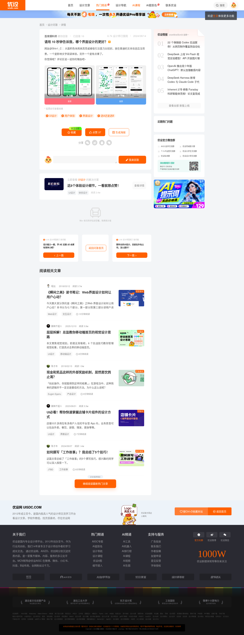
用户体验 (69, 115)
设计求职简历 (58, 619)
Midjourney (32, 613)
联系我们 (156, 546)
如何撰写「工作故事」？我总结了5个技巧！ (78, 452)
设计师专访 (36, 616)
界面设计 (87, 115)
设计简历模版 (80, 619)
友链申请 (156, 556)
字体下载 (222, 613)
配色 (43, 616)
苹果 (166, 613)
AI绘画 (51, 613)
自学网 (23, 619)
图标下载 (50, 619)
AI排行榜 (127, 551)
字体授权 (156, 565)
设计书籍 (85, 616)
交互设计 (139, 291)
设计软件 (57, 616)
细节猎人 (98, 565)
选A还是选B (107, 115)
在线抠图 (30, 619)
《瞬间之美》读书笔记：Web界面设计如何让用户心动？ (79, 294)
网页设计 (68, 613)
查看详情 (139, 185)
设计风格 (148, 619)
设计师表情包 (125, 619)
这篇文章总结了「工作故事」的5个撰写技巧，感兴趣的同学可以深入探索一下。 (80, 460)
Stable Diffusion (42, 613)
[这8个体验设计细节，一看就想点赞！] (54, 184)
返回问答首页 (96, 248)
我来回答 (133, 159)
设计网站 (200, 616)
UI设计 (52, 115)
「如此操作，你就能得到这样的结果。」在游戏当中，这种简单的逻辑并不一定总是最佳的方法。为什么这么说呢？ (80, 385)
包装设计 (118, 613)
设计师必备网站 (95, 616)
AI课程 (126, 556)
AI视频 (126, 560)
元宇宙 (81, 613)
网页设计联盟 (209, 616)
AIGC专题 (97, 541)
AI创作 (133, 619)
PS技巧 (141, 616)
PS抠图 (200, 613)
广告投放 (156, 541)
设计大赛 (133, 613)
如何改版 (50, 616)
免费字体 (140, 613)
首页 (42, 24)
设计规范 (172, 613)
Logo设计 (148, 616)
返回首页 (221, 511)
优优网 (185, 616)
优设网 (179, 616)
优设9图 (97, 560)
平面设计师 (16, 619)
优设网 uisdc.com (27, 507)
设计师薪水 (163, 616)
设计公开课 (105, 616)
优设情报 (163, 34)
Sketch (71, 616)
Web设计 (52, 313)
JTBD (50, 469)
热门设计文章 (59, 613)
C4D (106, 613)
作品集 (156, 613)
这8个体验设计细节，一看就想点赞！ (94, 185)
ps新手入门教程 (40, 619)
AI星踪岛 (97, 546)
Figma (101, 613)
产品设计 (139, 371)
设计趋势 (116, 619)
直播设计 (87, 613)
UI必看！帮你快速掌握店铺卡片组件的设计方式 (79, 414)
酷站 (161, 613)
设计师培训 (114, 616)
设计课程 (98, 556)
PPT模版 (207, 613)
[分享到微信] (87, 142)
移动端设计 (65, 353)
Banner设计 (100, 619)
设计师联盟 (192, 616)
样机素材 (65, 616)
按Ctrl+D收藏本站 (192, 511)
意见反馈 (156, 560)
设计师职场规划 (70, 619)
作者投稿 (156, 551)
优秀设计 (218, 616)
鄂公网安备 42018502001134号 (149, 629)
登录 (215, 15)
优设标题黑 (148, 613)
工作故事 (63, 469)
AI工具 (126, 541)
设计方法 (156, 619)
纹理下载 (214, 613)
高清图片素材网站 (182, 613)
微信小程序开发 (18, 616)
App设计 (108, 619)
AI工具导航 (140, 619)
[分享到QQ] (102, 142)
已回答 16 (78, 36)
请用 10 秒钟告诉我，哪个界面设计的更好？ (76, 41)
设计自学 (172, 616)
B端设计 (94, 613)
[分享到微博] (95, 142)
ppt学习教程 (123, 616)
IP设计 (75, 613)
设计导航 (98, 551)
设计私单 (155, 616)
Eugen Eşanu (54, 393)
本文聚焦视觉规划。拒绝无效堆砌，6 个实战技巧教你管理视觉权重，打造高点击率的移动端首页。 (80, 345)
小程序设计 (27, 616)
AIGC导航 (24, 613)
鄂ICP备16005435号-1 (133, 629)
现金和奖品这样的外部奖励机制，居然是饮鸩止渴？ (79, 374)
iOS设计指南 (133, 616)
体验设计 (83, 192)
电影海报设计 (91, 619)
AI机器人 (127, 546)
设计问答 (53, 24)
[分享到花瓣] (109, 142)
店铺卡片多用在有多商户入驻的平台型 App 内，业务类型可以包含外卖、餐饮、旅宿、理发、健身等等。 (80, 425)
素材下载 (193, 613)
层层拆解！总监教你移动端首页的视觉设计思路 (79, 334)
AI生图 (126, 565)
